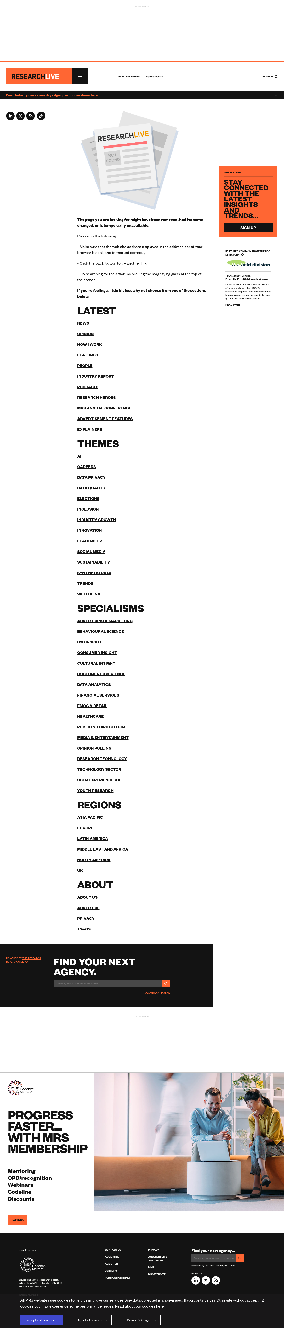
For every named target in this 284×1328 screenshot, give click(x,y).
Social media (91, 551)
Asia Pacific (90, 817)
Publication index (117, 1277)
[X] (20, 119)
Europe (85, 827)
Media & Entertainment (103, 737)
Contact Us (113, 1250)
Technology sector (99, 769)
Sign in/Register (154, 76)
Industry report (95, 376)
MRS (137, 76)
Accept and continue (40, 1320)
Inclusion (88, 509)
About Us (111, 1264)
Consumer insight (97, 652)
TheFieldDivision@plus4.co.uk (250, 279)
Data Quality (91, 487)
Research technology (102, 758)
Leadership (89, 540)
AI (79, 455)
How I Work (89, 344)
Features (87, 354)
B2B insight (89, 641)
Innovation (89, 530)
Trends (85, 583)
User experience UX (98, 779)
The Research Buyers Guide (23, 960)
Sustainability (93, 562)
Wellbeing (88, 593)
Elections (88, 498)
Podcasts (87, 386)
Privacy (85, 918)
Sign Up (248, 227)
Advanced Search (157, 992)
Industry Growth (96, 519)
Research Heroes (96, 397)
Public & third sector (101, 726)
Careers (86, 466)
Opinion (85, 333)
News (83, 323)
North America (94, 859)
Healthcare (90, 716)
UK (80, 870)
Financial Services (98, 694)
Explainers (89, 429)
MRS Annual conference (104, 407)
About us (87, 897)
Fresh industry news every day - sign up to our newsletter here (52, 95)
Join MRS (18, 1220)
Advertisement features (105, 418)
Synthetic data (94, 572)
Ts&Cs (84, 928)
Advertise (88, 907)
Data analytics (94, 684)
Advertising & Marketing (105, 620)
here (160, 1306)
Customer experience (101, 673)
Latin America (92, 838)
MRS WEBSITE (157, 1274)
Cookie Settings (138, 1320)
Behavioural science (100, 631)
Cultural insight (96, 663)
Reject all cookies (89, 1320)
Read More (232, 304)
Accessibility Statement (157, 1258)
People (85, 365)
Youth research (95, 790)
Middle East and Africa (102, 849)
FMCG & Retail (92, 705)
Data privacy (91, 477)
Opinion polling (94, 748)
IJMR (151, 1267)
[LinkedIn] (10, 119)
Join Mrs (111, 1270)
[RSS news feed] (30, 119)
